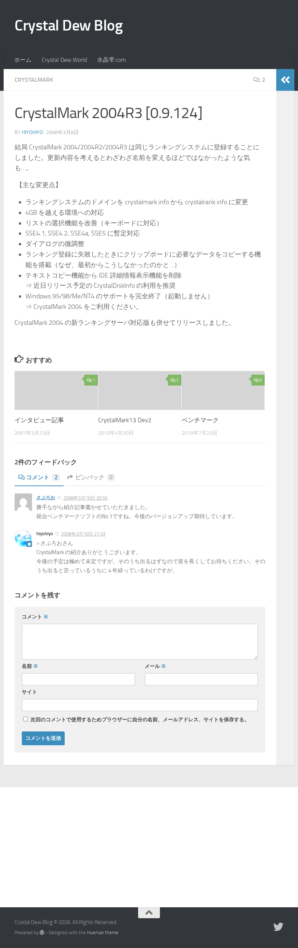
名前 (30, 666)
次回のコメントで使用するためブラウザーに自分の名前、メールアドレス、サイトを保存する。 (140, 720)
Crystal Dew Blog (68, 25)
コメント (42, 477)
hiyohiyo (32, 132)
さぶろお (45, 497)
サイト (29, 692)
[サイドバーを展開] (285, 80)
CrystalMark (34, 79)
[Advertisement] (149, 841)
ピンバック (94, 477)
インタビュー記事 (39, 420)
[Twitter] (278, 927)
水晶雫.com (111, 59)
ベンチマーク (200, 420)
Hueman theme (102, 932)
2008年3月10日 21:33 (83, 534)
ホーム (23, 59)
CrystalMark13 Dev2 (125, 420)
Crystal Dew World (64, 59)
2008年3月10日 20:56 (85, 498)
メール (155, 666)
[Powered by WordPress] (42, 932)
